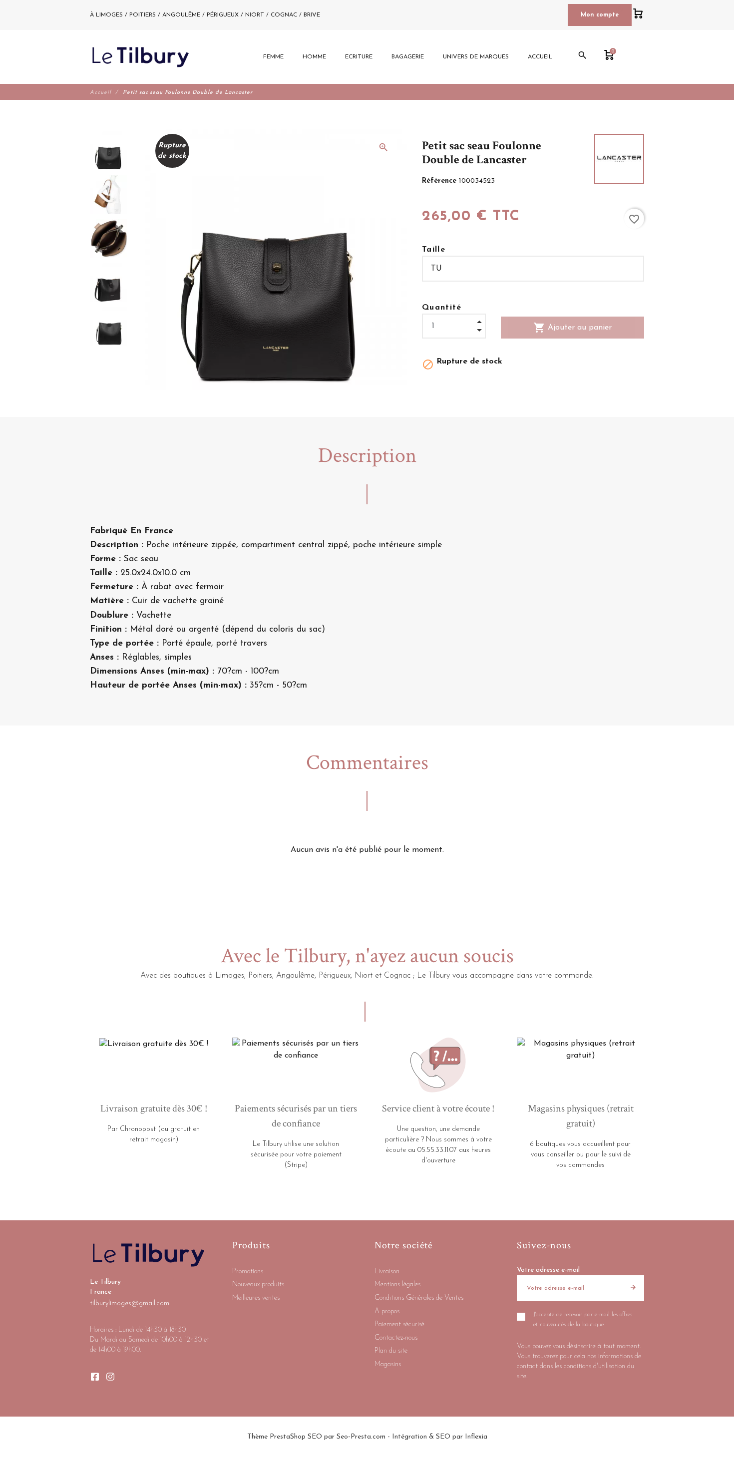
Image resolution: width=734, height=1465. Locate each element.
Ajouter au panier (572, 328)
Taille (433, 250)
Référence (440, 181)
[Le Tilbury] (140, 57)
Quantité (442, 308)
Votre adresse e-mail (548, 1270)
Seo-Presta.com (361, 1437)
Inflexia (476, 1437)
